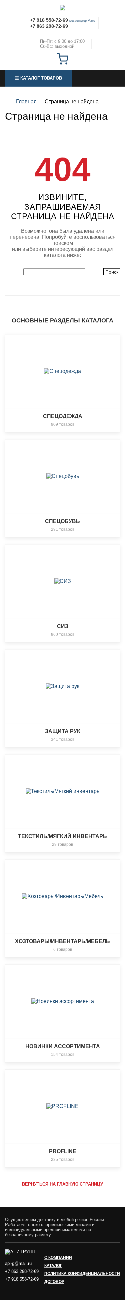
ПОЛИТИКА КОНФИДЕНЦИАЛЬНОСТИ (82, 1273)
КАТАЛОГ (53, 1265)
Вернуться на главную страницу (62, 1184)
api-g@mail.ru (18, 1263)
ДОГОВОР (54, 1281)
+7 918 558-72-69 (49, 20)
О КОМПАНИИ (58, 1257)
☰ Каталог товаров (38, 78)
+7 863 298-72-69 (49, 26)
